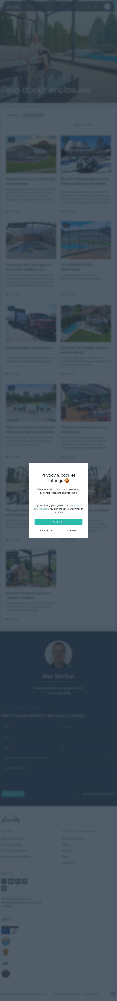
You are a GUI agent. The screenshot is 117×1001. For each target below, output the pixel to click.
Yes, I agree (58, 521)
